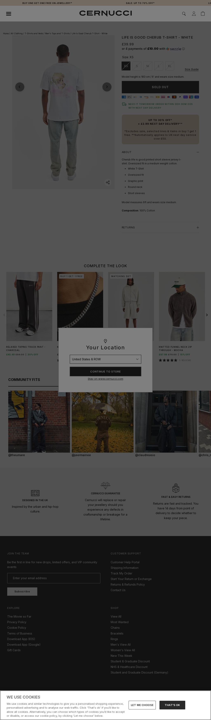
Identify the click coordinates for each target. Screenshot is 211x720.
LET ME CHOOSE (142, 705)
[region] (105, 705)
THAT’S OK (172, 705)
